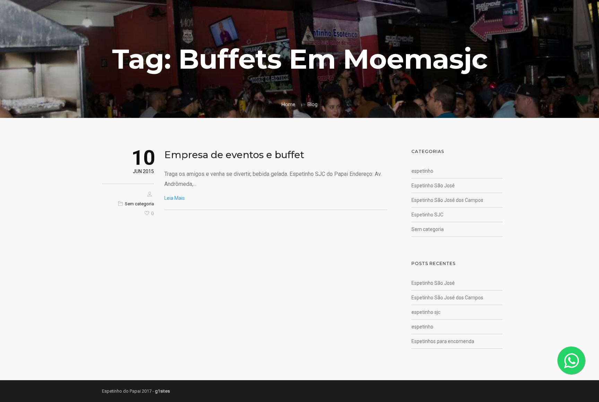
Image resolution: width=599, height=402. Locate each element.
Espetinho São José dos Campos (447, 200)
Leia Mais (174, 198)
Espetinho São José (433, 185)
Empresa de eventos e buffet (234, 155)
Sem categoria (139, 203)
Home (288, 104)
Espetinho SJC (427, 214)
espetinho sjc (425, 312)
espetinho (422, 171)
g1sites (162, 391)
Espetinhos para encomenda (442, 341)
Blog (312, 104)
